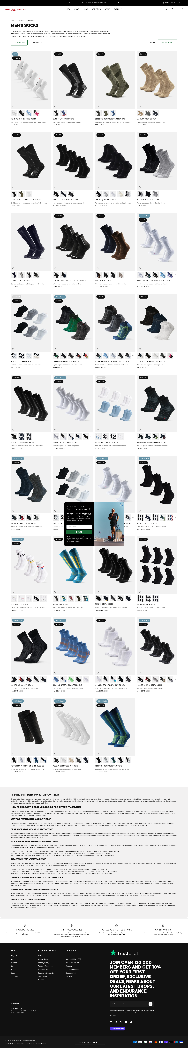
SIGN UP (79, 532)
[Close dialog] (121, 504)
